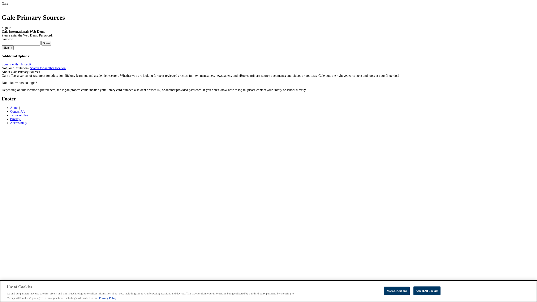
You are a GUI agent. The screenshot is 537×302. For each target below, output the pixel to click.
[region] (268, 291)
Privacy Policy (108, 297)
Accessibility (18, 123)
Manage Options (397, 290)
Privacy (15, 119)
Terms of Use (19, 115)
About (14, 107)
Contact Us (18, 111)
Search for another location (48, 68)
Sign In (7, 47)
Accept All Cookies (427, 290)
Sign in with (16, 64)
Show (46, 43)
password (8, 39)
